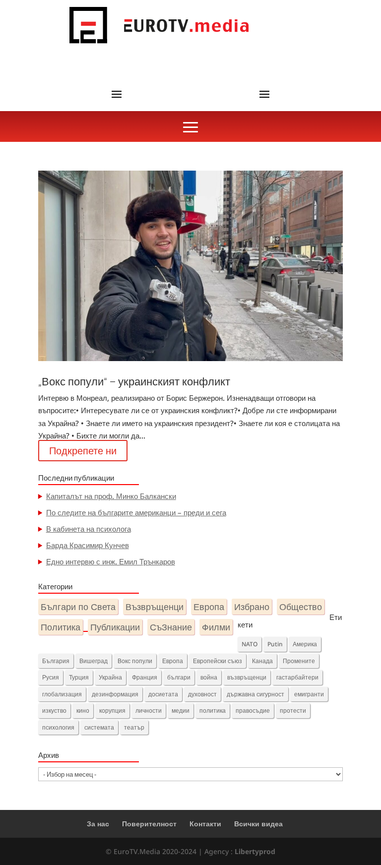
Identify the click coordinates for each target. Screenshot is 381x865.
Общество (300, 606)
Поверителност (149, 823)
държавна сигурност (255, 694)
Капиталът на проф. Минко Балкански (111, 496)
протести (293, 710)
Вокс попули (135, 661)
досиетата (163, 694)
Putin (275, 644)
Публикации (115, 626)
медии (181, 710)
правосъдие (253, 710)
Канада (262, 661)
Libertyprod (255, 851)
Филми (216, 626)
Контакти (205, 823)
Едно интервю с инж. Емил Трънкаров (110, 561)
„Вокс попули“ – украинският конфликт (134, 381)
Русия (50, 677)
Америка (305, 644)
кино (82, 710)
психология (58, 727)
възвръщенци (246, 677)
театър (134, 727)
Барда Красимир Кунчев (87, 545)
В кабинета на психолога (88, 529)
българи (178, 677)
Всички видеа (258, 823)
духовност (202, 694)
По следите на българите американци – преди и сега (136, 512)
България (55, 661)
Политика (60, 626)
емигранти (309, 694)
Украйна (110, 677)
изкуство (54, 710)
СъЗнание (171, 626)
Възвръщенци (155, 606)
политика (212, 710)
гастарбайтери (297, 677)
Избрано (251, 606)
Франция (144, 677)
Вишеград (93, 661)
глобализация (62, 694)
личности (148, 710)
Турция (79, 677)
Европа (208, 606)
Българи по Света (78, 606)
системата (99, 727)
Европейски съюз (217, 661)
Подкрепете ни (83, 450)
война (208, 677)
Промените (299, 661)
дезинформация (115, 694)
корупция (112, 710)
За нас (98, 823)
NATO (249, 644)
